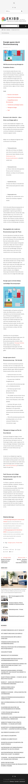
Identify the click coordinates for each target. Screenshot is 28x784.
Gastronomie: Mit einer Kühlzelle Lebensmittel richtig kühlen (11, 748)
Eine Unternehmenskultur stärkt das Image (13, 703)
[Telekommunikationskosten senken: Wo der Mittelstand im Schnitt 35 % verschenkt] (14, 579)
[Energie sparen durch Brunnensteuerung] (14, 55)
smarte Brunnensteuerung (11, 465)
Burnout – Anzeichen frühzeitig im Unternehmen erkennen (21, 561)
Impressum (22, 781)
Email (12, 551)
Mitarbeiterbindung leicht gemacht (16, 616)
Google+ (19, 549)
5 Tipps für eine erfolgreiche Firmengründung (10, 713)
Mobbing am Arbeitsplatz (9, 739)
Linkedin (6, 551)
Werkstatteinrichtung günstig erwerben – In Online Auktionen (11, 723)
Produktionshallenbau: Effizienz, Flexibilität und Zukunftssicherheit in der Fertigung (13, 672)
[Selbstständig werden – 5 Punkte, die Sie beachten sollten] (4, 611)
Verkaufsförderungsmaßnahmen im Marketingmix (13, 698)
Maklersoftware (6, 652)
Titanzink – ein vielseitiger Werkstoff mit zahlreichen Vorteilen (13, 758)
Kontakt (17, 781)
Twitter (12, 549)
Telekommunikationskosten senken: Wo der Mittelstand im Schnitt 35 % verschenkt (14, 665)
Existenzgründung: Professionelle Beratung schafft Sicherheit (12, 753)
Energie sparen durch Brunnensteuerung (8, 688)
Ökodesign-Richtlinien (19, 343)
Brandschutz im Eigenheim (9, 655)
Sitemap (12, 781)
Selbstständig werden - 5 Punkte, (16, 609)
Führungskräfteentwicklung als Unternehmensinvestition (11, 659)
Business (8, 29)
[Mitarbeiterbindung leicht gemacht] (4, 618)
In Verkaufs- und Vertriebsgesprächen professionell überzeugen (13, 718)
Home (4, 29)
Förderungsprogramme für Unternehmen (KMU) (10, 642)
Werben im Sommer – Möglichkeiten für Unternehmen (6, 561)
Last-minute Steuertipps (8, 735)
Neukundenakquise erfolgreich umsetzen (11, 637)
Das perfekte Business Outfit (10, 732)
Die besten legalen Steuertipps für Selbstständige (12, 743)
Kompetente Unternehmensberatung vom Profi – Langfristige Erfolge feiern (13, 728)
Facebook (6, 549)
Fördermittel (19, 542)
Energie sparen (11, 542)
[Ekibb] (14, 19)
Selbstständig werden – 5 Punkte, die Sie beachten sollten (13, 678)
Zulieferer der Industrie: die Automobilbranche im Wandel (10, 708)
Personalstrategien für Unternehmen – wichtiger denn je (13, 647)
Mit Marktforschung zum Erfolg (11, 633)
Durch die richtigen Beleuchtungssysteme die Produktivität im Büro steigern (14, 764)
